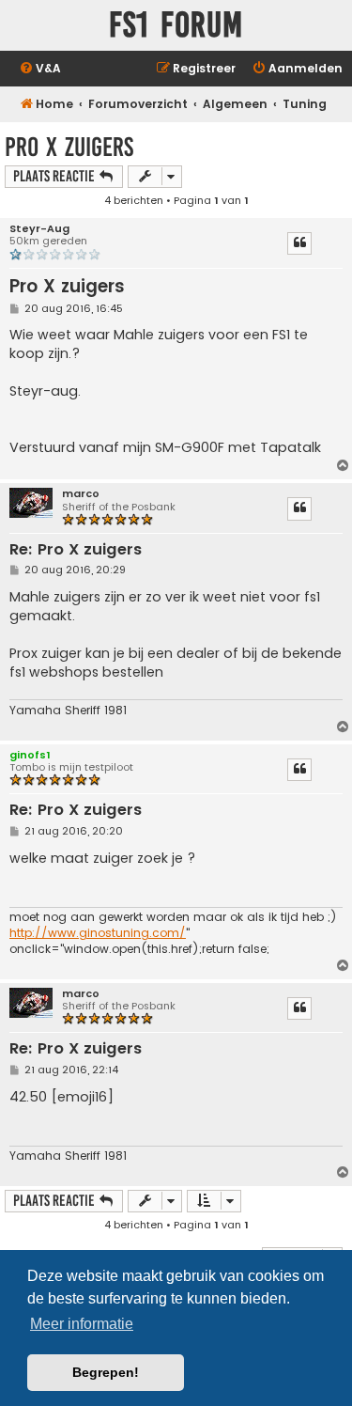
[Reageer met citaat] (299, 243)
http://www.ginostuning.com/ (97, 933)
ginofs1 (30, 754)
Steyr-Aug (39, 229)
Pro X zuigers (69, 147)
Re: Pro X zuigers (75, 550)
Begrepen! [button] (105, 1372)
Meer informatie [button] (81, 1324)
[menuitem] (40, 69)
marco (80, 494)
